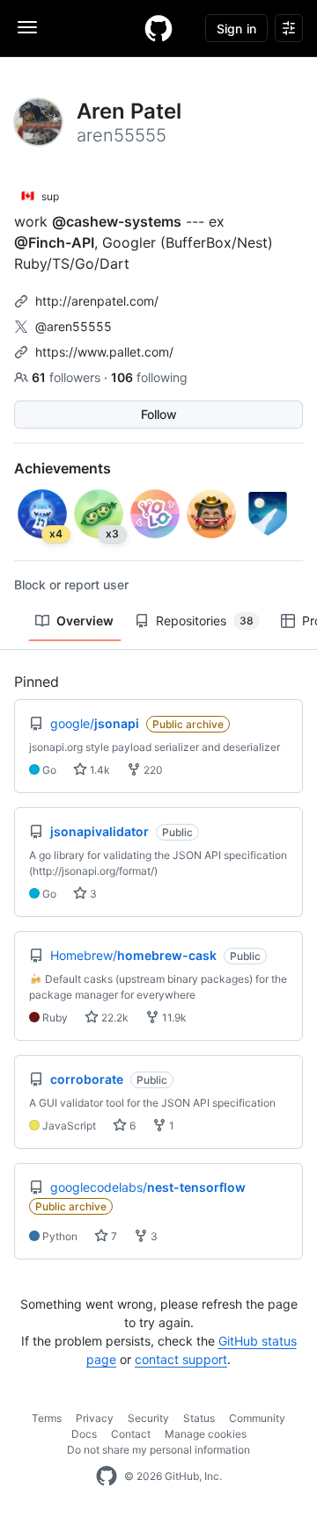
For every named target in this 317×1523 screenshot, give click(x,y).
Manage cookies (206, 1433)
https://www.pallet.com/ (104, 351)
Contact (131, 1433)
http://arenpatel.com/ (96, 300)
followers (68, 377)
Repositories (205, 620)
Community (257, 1418)
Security (148, 1418)
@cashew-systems (116, 221)
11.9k (173, 1017)
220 (152, 769)
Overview (85, 620)
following (149, 377)
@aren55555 (73, 326)
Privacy (95, 1418)
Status (199, 1418)
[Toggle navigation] (27, 27)
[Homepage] (158, 28)
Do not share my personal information (158, 1449)
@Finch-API (54, 242)
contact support (181, 1359)
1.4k (98, 769)
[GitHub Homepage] (106, 1476)
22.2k (114, 1017)
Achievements (62, 468)
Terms (47, 1418)
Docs (84, 1433)
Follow (159, 414)
